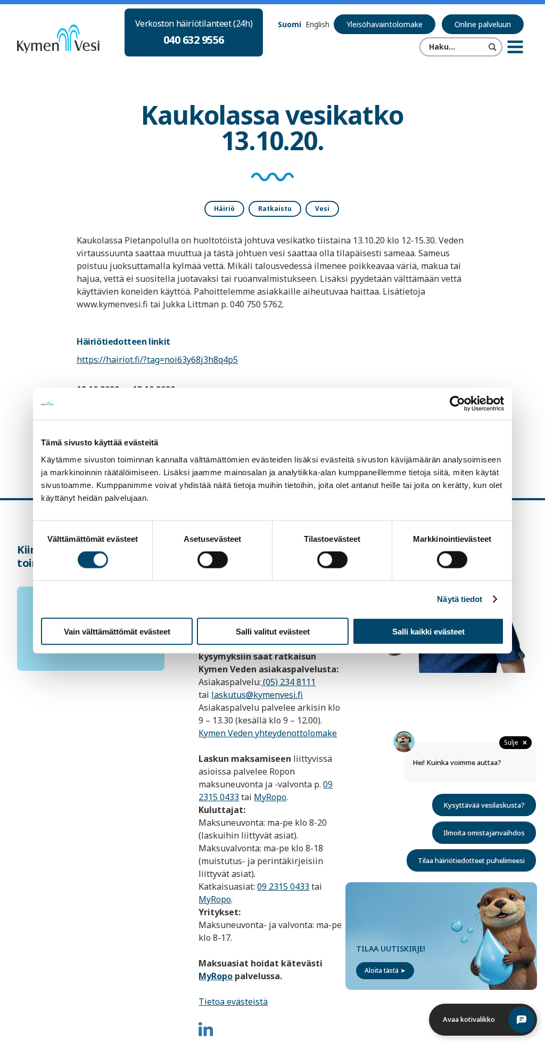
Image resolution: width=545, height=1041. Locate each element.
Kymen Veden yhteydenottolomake (268, 733)
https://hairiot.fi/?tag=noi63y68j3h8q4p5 (157, 359)
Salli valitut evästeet (273, 631)
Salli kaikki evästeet (428, 631)
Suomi (289, 24)
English (317, 24)
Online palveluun (483, 24)
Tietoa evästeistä (233, 1001)
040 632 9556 (193, 39)
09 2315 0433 (283, 886)
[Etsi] (492, 46)
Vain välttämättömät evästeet (117, 631)
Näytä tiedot (459, 599)
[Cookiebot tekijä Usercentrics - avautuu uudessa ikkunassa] (457, 404)
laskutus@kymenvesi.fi (257, 695)
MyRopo (270, 797)
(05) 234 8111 (288, 682)
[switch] (212, 559)
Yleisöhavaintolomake (384, 24)
